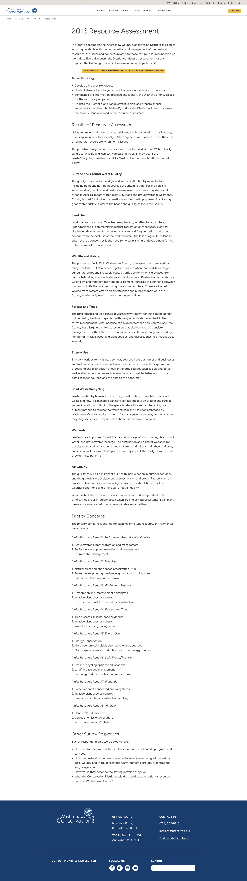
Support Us (197, 3)
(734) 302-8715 (169, 823)
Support (234, 10)
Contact (231, 3)
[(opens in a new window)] (112, 868)
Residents (114, 10)
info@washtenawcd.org (174, 831)
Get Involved (164, 10)
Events (127, 10)
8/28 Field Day (173, 3)
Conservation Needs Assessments (41, 19)
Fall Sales (186, 3)
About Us (148, 10)
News (137, 10)
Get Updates (210, 3)
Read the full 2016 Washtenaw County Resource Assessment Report (123, 70)
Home (8, 19)
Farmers (101, 10)
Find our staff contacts (174, 838)
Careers (221, 3)
